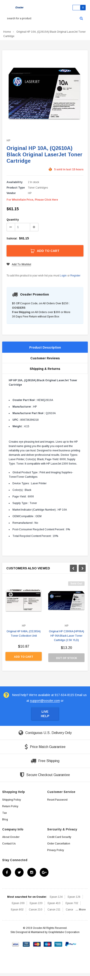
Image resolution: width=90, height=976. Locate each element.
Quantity (13, 219)
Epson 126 (74, 896)
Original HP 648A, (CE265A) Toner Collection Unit (24, 633)
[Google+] (44, 872)
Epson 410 (54, 903)
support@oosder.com (45, 700)
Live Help (45, 714)
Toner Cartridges (38, 187)
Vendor (11, 193)
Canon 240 (72, 909)
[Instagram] (31, 872)
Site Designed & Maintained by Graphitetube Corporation (45, 932)
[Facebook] (6, 872)
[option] (23, 623)
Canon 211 (54, 909)
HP (8, 140)
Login (63, 275)
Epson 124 (56, 896)
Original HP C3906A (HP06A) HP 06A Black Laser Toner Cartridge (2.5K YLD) (66, 636)
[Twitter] (19, 872)
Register (75, 275)
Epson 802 (17, 909)
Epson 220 (36, 903)
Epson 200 (18, 903)
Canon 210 (35, 909)
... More (81, 909)
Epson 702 (72, 903)
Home (7, 31)
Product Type (16, 187)
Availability (14, 182)
